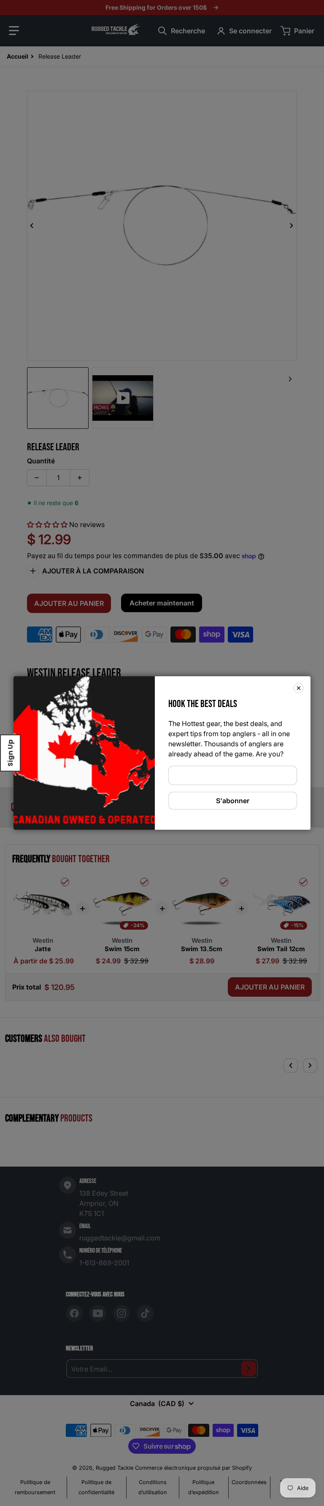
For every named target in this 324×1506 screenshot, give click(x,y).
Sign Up (10, 753)
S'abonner (232, 800)
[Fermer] (299, 688)
